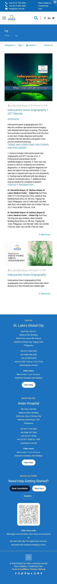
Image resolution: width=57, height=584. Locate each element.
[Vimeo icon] (38, 573)
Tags (20, 45)
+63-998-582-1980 (30, 224)
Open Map (28, 385)
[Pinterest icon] (25, 573)
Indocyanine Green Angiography (27, 274)
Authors (31, 45)
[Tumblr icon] (41, 573)
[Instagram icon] (19, 573)
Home (7, 35)
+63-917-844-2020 (30, 202)
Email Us (28, 496)
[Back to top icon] (28, 557)
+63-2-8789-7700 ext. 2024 (32, 227)
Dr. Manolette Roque (18, 105)
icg (16, 35)
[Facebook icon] (16, 573)
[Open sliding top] (53, 3)
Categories (9, 45)
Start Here (39, 488)
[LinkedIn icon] (28, 573)
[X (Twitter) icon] (35, 573)
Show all (48, 45)
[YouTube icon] (32, 573)
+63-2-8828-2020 (23, 204)
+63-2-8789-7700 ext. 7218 (23, 207)
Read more (45, 234)
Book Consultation (20, 488)
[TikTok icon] (22, 573)
